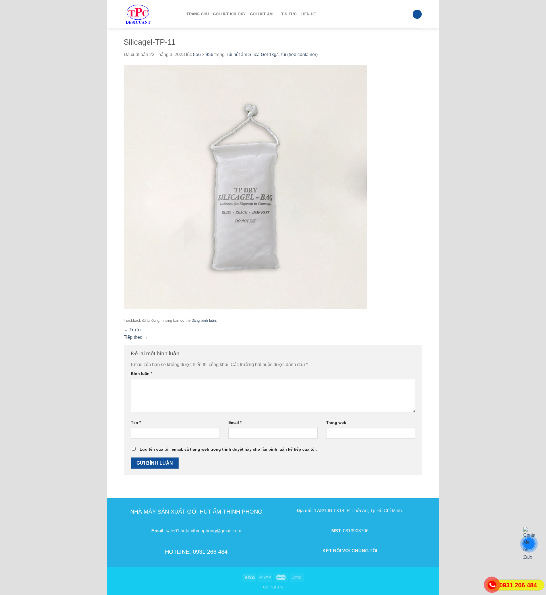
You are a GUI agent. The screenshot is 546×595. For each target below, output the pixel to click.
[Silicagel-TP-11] (245, 186)
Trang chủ (198, 14)
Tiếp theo (136, 337)
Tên (136, 422)
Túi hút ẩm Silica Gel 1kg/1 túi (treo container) (272, 54)
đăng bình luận (204, 320)
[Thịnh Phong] (147, 14)
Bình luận (141, 373)
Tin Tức (289, 14)
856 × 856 (203, 54)
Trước (133, 329)
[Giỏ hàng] (417, 14)
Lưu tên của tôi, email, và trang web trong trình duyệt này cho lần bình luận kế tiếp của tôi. (228, 449)
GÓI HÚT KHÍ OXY (229, 14)
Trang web (336, 422)
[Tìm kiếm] (180, 14)
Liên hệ (308, 14)
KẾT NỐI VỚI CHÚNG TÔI (349, 550)
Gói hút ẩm (273, 587)
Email (234, 422)
